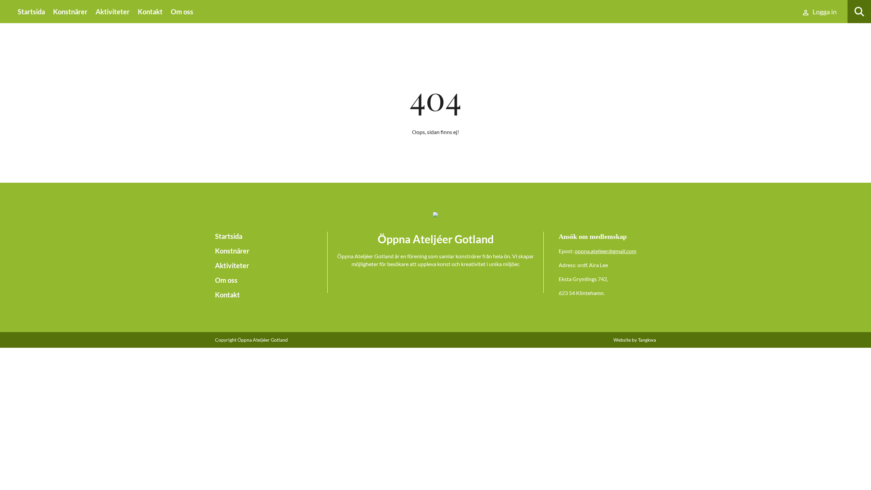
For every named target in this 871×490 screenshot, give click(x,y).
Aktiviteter (113, 11)
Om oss (182, 11)
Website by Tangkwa (634, 340)
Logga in (824, 11)
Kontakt (150, 11)
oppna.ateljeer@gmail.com (605, 251)
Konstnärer (70, 11)
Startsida (31, 11)
